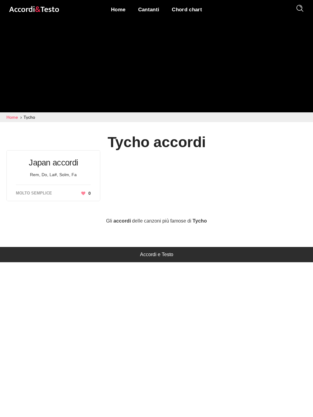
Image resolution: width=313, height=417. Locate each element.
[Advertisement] (156, 66)
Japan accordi (53, 162)
